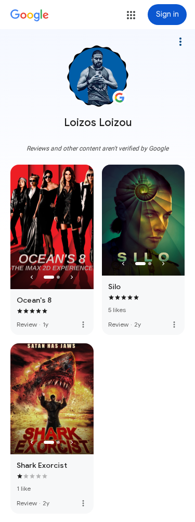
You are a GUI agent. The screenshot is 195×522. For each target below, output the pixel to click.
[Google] (29, 15)
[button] (131, 15)
